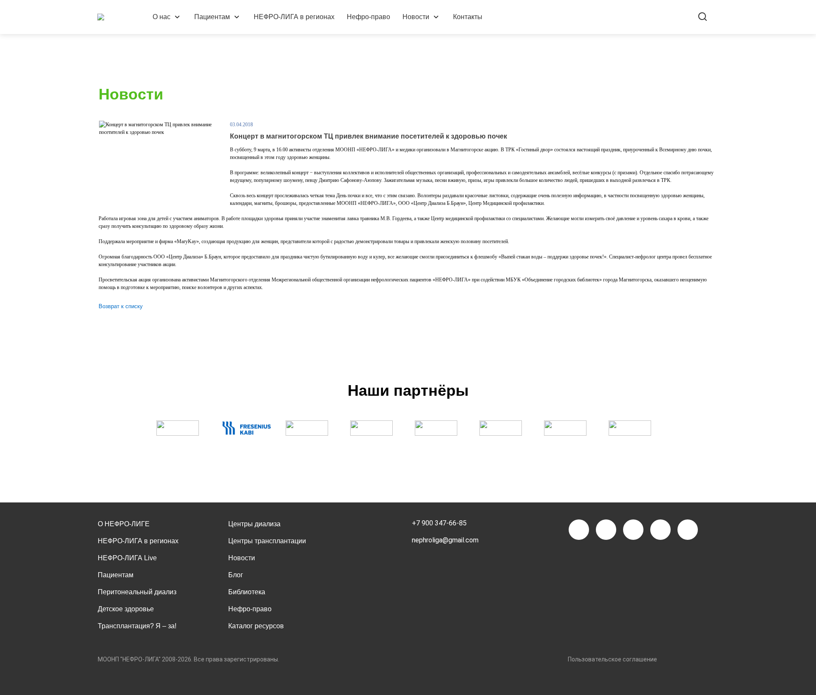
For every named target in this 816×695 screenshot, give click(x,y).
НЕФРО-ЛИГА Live (127, 558)
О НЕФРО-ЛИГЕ (124, 524)
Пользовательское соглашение (612, 659)
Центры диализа (254, 524)
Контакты (467, 16)
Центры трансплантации (267, 541)
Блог (235, 575)
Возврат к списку (121, 306)
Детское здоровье (126, 609)
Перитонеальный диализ (137, 592)
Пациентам (212, 16)
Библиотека (246, 592)
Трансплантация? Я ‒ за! (137, 626)
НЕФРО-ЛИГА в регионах (294, 16)
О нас (161, 16)
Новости (415, 16)
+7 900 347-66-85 (439, 523)
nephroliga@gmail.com (445, 540)
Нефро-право (368, 16)
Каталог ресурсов (256, 626)
